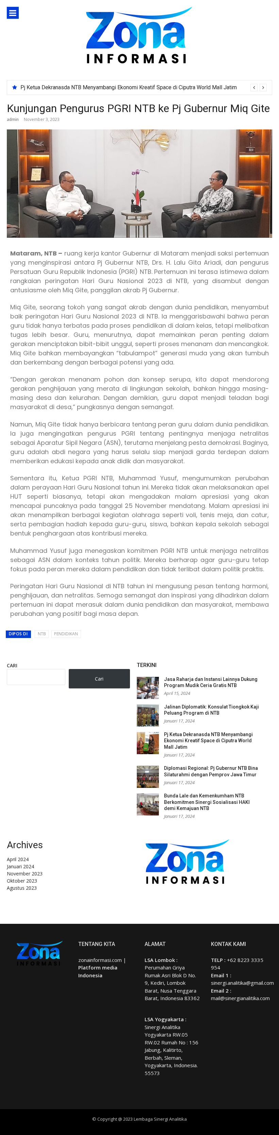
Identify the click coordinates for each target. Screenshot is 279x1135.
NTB (42, 634)
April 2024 (18, 859)
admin (13, 119)
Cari (12, 665)
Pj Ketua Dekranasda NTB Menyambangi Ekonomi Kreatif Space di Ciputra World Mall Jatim (128, 87)
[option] (143, 87)
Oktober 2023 (22, 880)
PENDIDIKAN (66, 634)
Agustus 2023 (22, 888)
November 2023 (25, 873)
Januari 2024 (20, 866)
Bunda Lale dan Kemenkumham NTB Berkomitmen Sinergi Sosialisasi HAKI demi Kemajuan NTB (207, 802)
